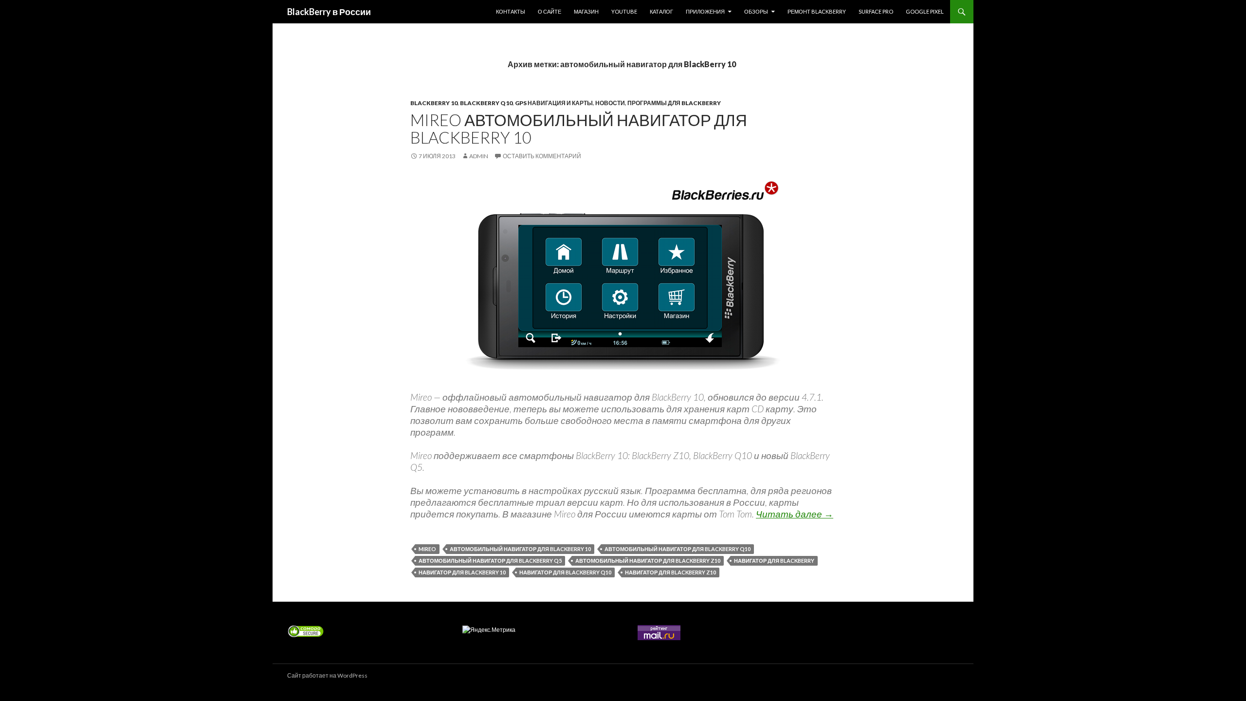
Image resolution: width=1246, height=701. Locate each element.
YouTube (624, 11)
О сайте (549, 11)
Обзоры (756, 11)
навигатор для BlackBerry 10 (462, 572)
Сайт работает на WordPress (327, 675)
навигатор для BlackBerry (774, 560)
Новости (610, 103)
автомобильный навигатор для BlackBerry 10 (520, 549)
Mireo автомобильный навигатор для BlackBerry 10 (578, 128)
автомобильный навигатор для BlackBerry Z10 (647, 560)
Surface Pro (876, 11)
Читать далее (794, 513)
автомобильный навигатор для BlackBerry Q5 (490, 560)
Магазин (586, 11)
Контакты (510, 11)
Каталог (661, 11)
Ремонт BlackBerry (817, 11)
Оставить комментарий (542, 156)
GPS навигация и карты (554, 103)
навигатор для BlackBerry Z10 (670, 572)
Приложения (705, 11)
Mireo (427, 549)
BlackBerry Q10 (486, 103)
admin (478, 156)
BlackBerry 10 (434, 103)
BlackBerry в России (329, 11)
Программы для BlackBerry (674, 103)
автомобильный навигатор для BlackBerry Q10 (678, 549)
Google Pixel (925, 11)
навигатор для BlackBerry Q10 (565, 572)
